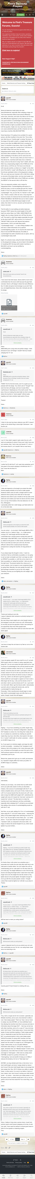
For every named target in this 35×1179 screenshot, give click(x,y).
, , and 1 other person (15, 256)
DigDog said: (6, 522)
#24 (33, 368)
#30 (33, 592)
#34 (33, 778)
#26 (33, 437)
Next (22, 1139)
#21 (33, 103)
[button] (2, 15)
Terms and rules (10, 1162)
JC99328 (5, 91)
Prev (12, 1139)
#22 (33, 267)
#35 (33, 841)
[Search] (33, 14)
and (9, 408)
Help (25, 1162)
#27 (33, 461)
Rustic (16, 1160)
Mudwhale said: (7, 372)
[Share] (30, 104)
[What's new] (30, 14)
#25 (33, 419)
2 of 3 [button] (17, 1139)
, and (11, 450)
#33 (33, 706)
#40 (33, 1101)
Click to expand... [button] (18, 342)
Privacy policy (18, 1162)
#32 (33, 657)
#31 (33, 641)
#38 (33, 964)
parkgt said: (6, 271)
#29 (33, 518)
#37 (33, 934)
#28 (33, 485)
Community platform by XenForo (16, 1165)
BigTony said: (6, 938)
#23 (33, 325)
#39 (33, 1005)
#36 (33, 898)
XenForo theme (20, 1166)
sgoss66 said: (6, 329)
